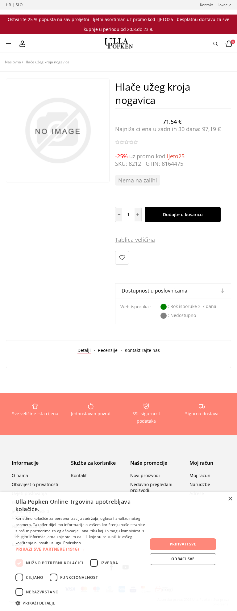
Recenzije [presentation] (108, 350)
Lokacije (224, 4)
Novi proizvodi (145, 475)
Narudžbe (199, 484)
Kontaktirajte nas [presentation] (142, 350)
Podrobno (72, 542)
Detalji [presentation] (84, 350)
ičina (149, 239)
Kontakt (206, 4)
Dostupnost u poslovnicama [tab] (154, 290)
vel (138, 239)
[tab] (84, 350)
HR (8, 4)
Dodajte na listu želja (122, 258)
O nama (20, 475)
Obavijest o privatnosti (35, 484)
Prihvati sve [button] (183, 544)
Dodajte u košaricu (183, 214)
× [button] (230, 499)
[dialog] (118, 551)
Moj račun (199, 475)
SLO (19, 4)
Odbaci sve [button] (183, 559)
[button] (81, 549)
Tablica (124, 239)
